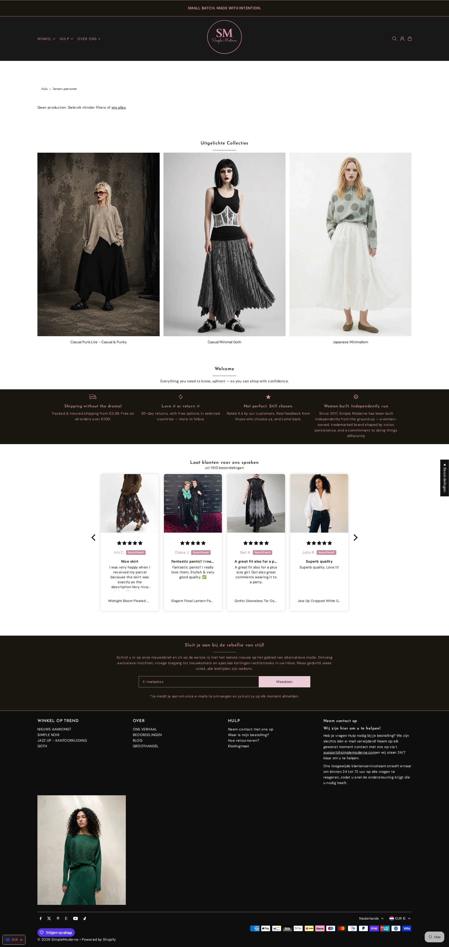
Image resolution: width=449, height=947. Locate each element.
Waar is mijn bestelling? (248, 735)
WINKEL (44, 39)
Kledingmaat (238, 746)
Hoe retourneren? (243, 740)
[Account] (402, 39)
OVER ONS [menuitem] (87, 39)
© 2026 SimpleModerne (58, 939)
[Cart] (410, 39)
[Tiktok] (84, 919)
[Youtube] (75, 919)
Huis (44, 89)
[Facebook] (41, 919)
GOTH (42, 746)
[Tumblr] (66, 919)
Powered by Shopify (99, 939)
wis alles (119, 107)
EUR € (400, 918)
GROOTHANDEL (146, 746)
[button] (94, 537)
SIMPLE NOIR (48, 735)
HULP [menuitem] (64, 39)
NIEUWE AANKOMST (54, 729)
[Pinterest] (58, 919)
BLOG (137, 740)
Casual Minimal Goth (224, 342)
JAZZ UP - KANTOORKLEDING (62, 740)
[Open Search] (394, 39)
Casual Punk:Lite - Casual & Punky (98, 342)
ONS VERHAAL (145, 729)
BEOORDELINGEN (147, 735)
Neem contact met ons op (250, 729)
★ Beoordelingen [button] (444, 478)
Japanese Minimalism (350, 342)
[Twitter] (49, 919)
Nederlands (369, 918)
